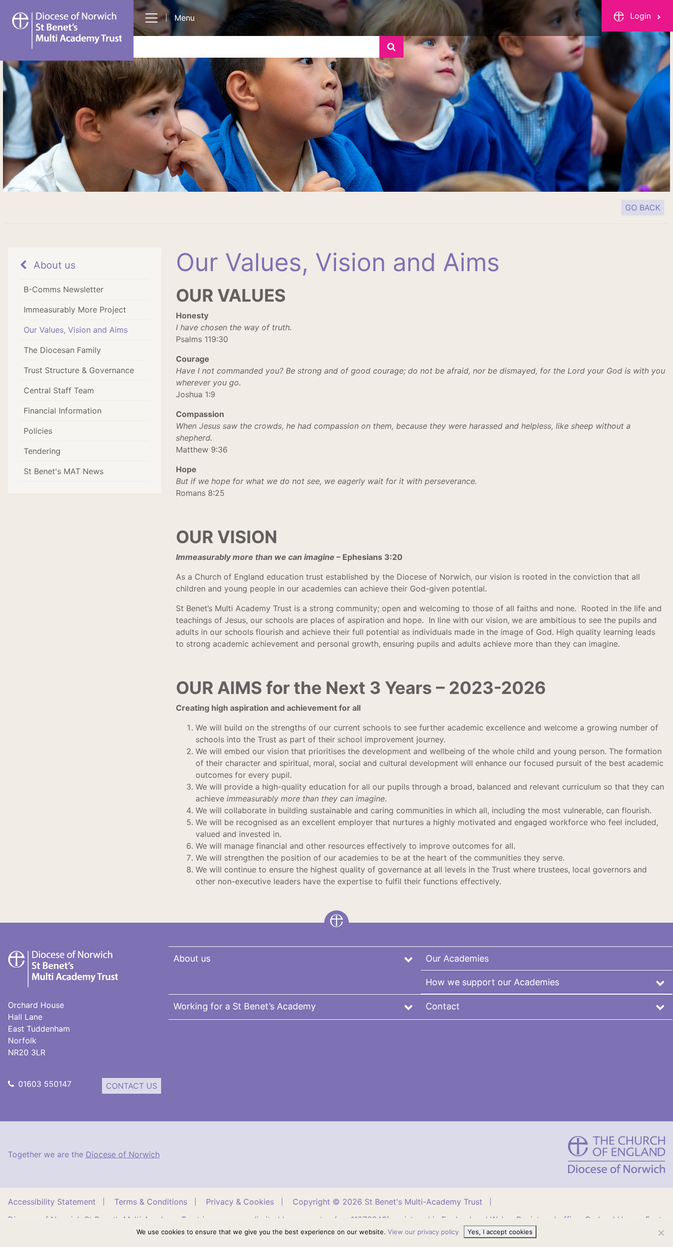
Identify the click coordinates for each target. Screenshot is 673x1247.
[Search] (391, 47)
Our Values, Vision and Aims (76, 330)
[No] (661, 1233)
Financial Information (62, 411)
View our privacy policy (423, 1232)
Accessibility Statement (52, 1202)
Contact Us (131, 1086)
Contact (443, 1006)
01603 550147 (44, 1084)
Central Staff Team (59, 390)
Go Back (642, 207)
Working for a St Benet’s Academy (244, 1006)
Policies (38, 431)
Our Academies (457, 958)
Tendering (42, 451)
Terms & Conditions (150, 1202)
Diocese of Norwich (123, 1154)
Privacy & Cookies (240, 1202)
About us (53, 265)
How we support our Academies (492, 982)
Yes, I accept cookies (500, 1232)
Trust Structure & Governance (79, 370)
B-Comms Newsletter (63, 289)
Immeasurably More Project (75, 309)
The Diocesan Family (62, 350)
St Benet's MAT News (63, 471)
